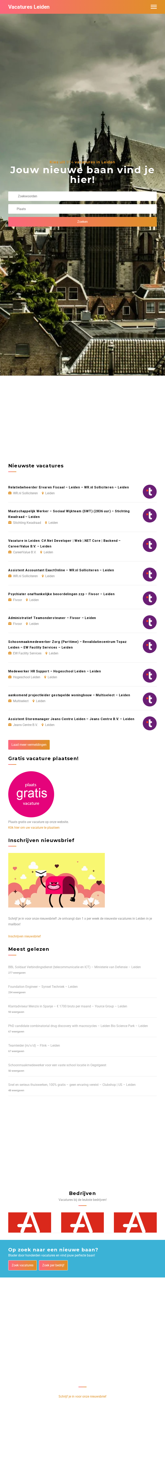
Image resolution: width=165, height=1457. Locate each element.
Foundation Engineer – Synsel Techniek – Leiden (43, 987)
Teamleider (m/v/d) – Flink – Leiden (34, 1045)
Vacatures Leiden (29, 7)
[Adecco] (29, 1222)
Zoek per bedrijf (53, 1265)
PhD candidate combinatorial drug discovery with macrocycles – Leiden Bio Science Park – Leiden (78, 1026)
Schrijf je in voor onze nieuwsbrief (82, 1396)
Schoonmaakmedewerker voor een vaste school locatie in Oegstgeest (57, 1065)
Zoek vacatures (22, 1265)
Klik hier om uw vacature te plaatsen (34, 827)
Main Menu (154, 7)
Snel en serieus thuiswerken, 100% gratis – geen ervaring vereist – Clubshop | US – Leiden (72, 1085)
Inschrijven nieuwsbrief (24, 936)
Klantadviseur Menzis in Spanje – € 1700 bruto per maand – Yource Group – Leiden (67, 1006)
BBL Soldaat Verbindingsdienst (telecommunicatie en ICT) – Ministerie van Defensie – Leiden (74, 967)
